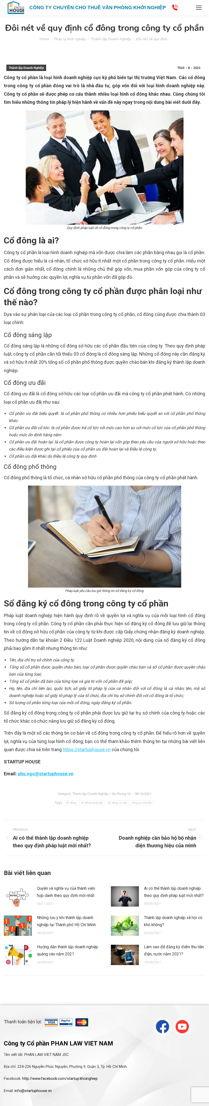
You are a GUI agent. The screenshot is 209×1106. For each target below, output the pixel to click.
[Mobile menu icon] (199, 8)
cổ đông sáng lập (92, 802)
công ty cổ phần (142, 802)
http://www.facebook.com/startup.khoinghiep (60, 1078)
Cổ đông (71, 802)
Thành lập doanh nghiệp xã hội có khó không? (173, 921)
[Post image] (18, 896)
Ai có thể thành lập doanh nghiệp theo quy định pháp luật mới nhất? (174, 892)
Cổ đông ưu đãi (117, 802)
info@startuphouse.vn (33, 1090)
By (121, 794)
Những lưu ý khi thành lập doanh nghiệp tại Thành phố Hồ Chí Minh (66, 921)
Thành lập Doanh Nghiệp (26, 68)
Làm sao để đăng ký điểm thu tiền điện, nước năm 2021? (174, 950)
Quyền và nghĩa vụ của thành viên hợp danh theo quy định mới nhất (66, 892)
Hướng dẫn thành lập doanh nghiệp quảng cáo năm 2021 (67, 950)
